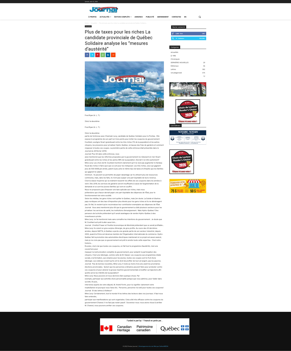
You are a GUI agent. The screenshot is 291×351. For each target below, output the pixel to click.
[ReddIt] (113, 55)
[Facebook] (87, 55)
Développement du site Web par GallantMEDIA (153, 346)
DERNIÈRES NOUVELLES (180, 62)
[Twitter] (92, 55)
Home (87, 23)
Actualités (94, 23)
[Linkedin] (108, 55)
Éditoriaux (174, 66)
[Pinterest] (97, 55)
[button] (199, 17)
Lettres (173, 69)
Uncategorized (176, 73)
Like (203, 33)
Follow (202, 38)
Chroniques (175, 59)
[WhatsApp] (102, 55)
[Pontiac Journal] (104, 9)
